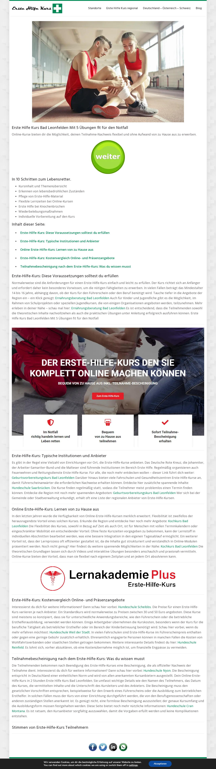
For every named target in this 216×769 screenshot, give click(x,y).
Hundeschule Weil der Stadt (69, 632)
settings (133, 765)
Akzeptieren (160, 763)
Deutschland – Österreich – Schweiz (167, 8)
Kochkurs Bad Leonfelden (179, 546)
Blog (199, 8)
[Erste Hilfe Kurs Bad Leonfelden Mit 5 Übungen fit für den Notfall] (108, 71)
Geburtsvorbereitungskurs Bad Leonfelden (43, 478)
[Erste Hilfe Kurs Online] (108, 156)
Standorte (94, 8)
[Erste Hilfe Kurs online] (37, 8)
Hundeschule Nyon (157, 670)
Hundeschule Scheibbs (134, 607)
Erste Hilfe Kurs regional (122, 8)
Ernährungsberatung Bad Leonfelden (82, 298)
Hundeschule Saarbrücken (31, 488)
